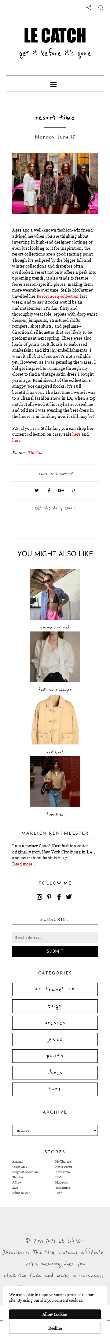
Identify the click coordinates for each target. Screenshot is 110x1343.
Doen (58, 1193)
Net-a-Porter (63, 1167)
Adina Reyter (21, 1193)
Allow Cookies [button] (55, 1314)
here (76, 434)
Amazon (17, 1161)
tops (55, 1089)
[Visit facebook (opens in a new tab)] (49, 490)
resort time (55, 118)
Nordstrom (62, 1172)
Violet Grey (19, 1167)
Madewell (61, 1182)
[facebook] (59, 897)
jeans (55, 1039)
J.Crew (16, 1182)
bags (55, 1006)
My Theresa (63, 1161)
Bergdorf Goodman (25, 1172)
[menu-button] (55, 83)
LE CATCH (55, 35)
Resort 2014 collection (58, 296)
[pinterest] (50, 897)
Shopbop (18, 1177)
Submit (55, 951)
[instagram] (40, 897)
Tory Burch (63, 1188)
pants (55, 1056)
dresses (55, 1022)
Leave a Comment (55, 473)
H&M (59, 1177)
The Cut (35, 452)
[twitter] (69, 897)
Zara (15, 1188)
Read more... (24, 863)
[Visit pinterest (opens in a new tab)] (73, 490)
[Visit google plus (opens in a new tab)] (61, 490)
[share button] (101, 7)
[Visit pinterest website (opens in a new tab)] (26, 167)
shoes (55, 1072)
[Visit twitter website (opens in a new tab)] (37, 490)
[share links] (89, 7)
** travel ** (55, 989)
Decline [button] (55, 1328)
